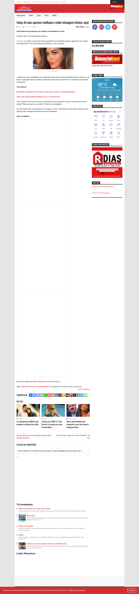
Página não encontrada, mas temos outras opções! (34, 508)
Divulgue (49, 2)
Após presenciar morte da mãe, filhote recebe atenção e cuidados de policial (34, 436)
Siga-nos (63, 2)
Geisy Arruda (21, 41)
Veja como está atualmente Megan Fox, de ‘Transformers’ (39, 97)
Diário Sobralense (28, 386)
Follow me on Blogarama (101, 193)
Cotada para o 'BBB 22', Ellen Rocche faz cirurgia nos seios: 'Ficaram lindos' (52, 424)
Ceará (39, 15)
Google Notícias (44, 386)
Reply (19, 27)
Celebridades (28, 27)
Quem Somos (26, 2)
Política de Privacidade (38, 2)
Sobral (31, 15)
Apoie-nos (56, 2)
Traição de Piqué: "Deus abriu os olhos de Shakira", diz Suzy (73, 436)
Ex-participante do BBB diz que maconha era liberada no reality (27, 423)
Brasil (46, 15)
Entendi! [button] (132, 590)
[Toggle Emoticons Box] (18, 457)
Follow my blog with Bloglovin (102, 186)
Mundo (54, 15)
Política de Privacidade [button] (76, 590)
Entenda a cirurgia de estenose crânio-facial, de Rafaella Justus (47, 543)
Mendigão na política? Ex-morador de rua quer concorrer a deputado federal (46, 92)
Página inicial (21, 15)
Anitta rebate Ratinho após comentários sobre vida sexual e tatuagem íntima (77, 424)
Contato (19, 2)
